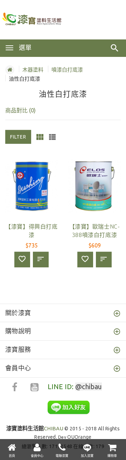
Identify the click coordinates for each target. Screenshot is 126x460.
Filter (18, 137)
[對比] (41, 259)
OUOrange (79, 437)
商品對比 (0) (20, 110)
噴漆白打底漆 (67, 70)
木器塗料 (32, 70)
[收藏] (22, 259)
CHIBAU (34, 428)
